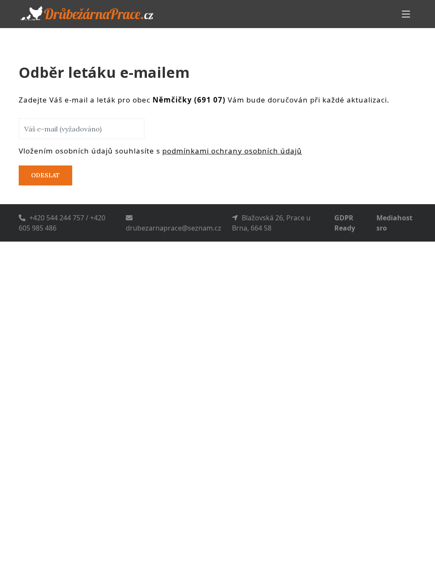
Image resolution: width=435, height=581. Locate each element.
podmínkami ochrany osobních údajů (232, 151)
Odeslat (45, 175)
